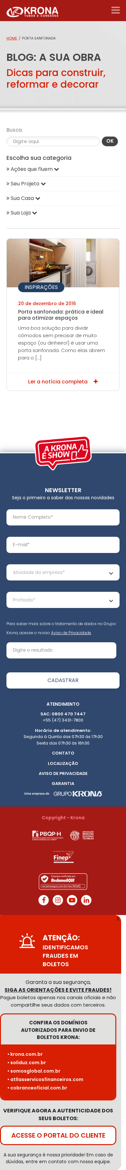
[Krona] (32, 10)
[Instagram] (58, 900)
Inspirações (41, 287)
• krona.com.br (25, 1054)
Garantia (63, 783)
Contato (63, 753)
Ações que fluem (31, 169)
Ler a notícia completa (58, 381)
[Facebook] (43, 900)
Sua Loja (20, 212)
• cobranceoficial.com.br (37, 1088)
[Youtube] (72, 900)
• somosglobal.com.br (33, 1071)
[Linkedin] (86, 900)
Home (11, 38)
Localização (63, 763)
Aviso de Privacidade (71, 632)
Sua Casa (22, 198)
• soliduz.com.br (26, 1062)
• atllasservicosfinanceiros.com (45, 1079)
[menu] (115, 10)
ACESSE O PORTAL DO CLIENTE (58, 1135)
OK (110, 141)
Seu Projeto (25, 183)
